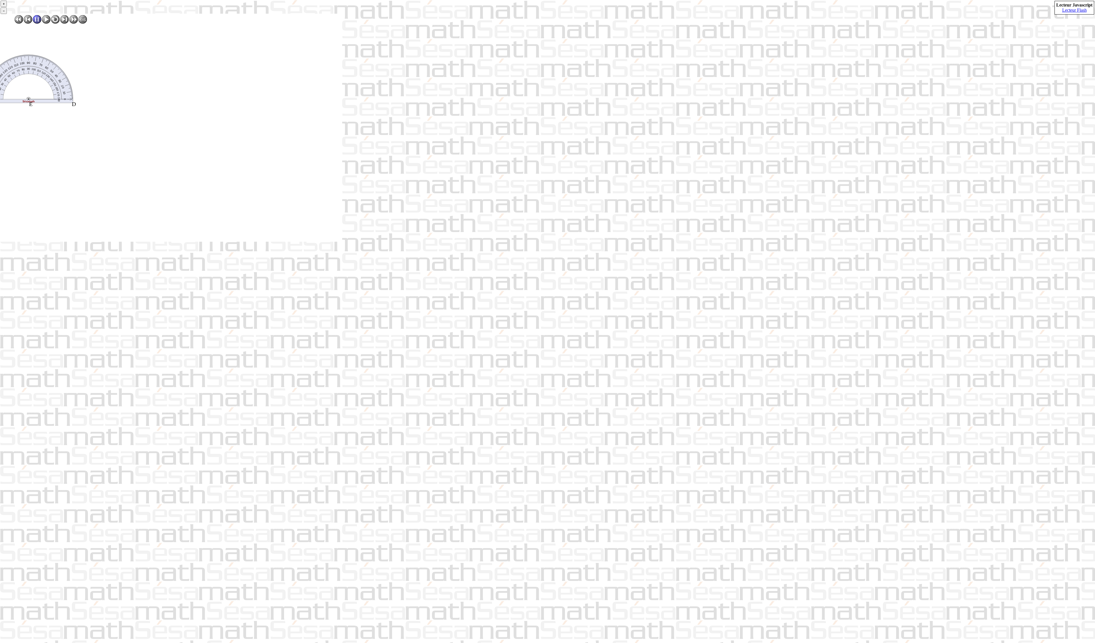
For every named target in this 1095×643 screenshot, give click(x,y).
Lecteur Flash (1074, 10)
